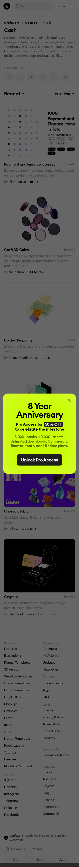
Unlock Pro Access (39, 460)
